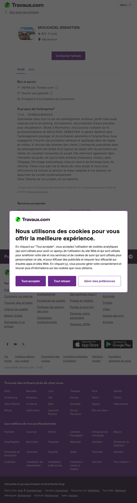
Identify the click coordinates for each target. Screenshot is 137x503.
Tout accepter (30, 281)
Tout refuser (62, 281)
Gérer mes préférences (99, 281)
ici (66, 264)
